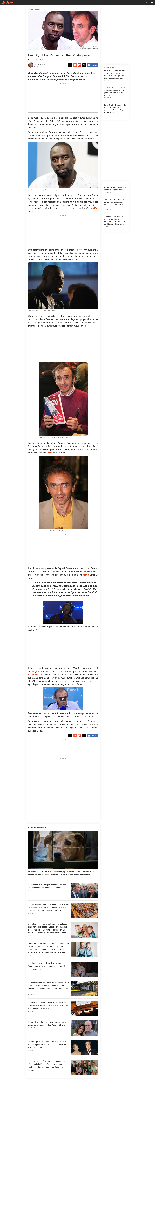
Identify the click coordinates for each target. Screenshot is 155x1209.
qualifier (94, 208)
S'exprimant (33, 674)
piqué (86, 574)
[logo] (7, 2)
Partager (94, 65)
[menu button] (152, 2)
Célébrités (38, 9)
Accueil (30, 9)
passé (51, 452)
